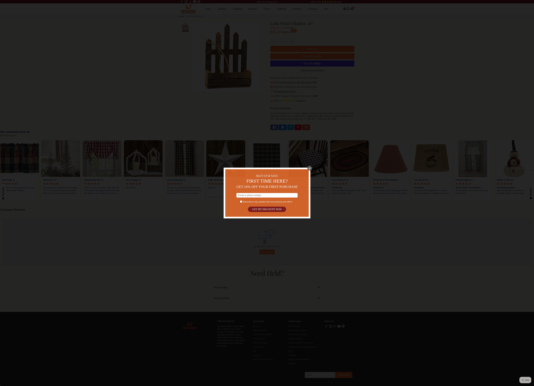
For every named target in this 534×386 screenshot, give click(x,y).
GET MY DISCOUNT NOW (267, 209)
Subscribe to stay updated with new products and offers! (267, 202)
